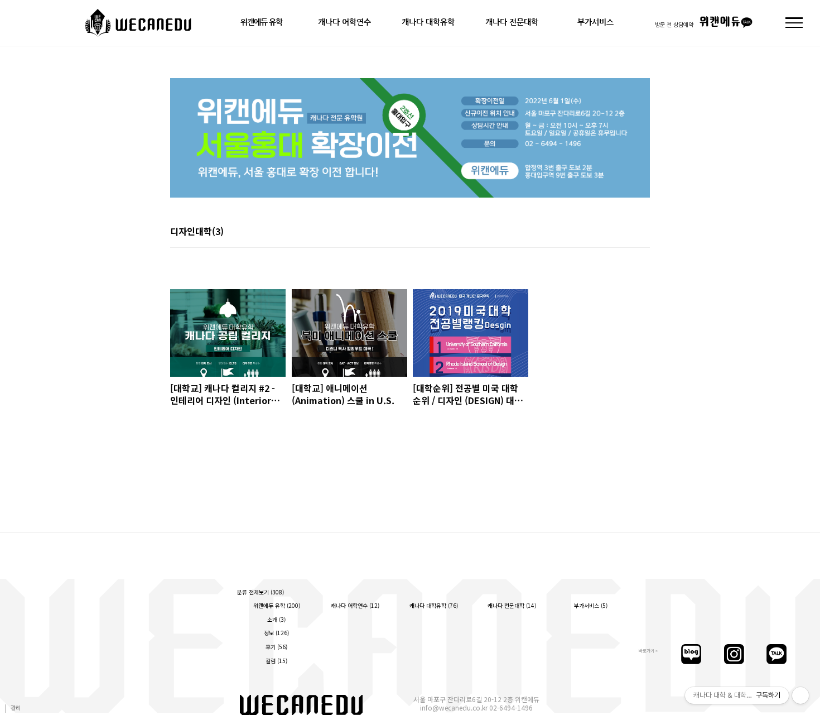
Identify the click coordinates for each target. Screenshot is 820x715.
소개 (276, 619)
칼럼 (276, 660)
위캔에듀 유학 (261, 21)
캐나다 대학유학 (428, 21)
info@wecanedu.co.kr (454, 707)
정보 (276, 632)
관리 (16, 707)
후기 (276, 646)
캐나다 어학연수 (344, 21)
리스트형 (643, 232)
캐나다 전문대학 (511, 21)
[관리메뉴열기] (800, 695)
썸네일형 (627, 232)
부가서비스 (595, 21)
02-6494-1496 (511, 707)
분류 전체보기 (260, 592)
